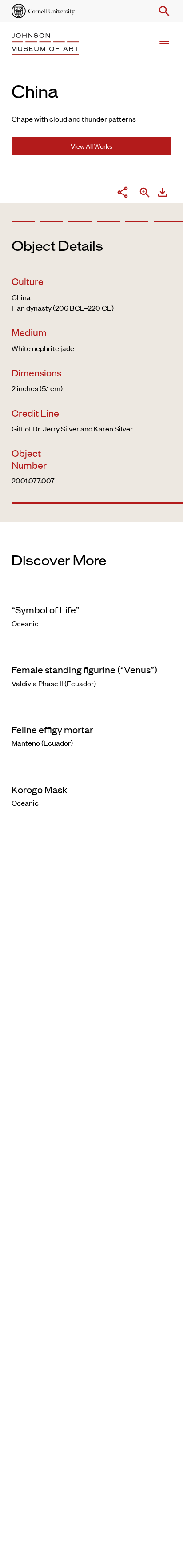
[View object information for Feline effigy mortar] (91, 711)
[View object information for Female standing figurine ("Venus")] (91, 651)
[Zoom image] (144, 193)
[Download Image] (162, 193)
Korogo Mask (40, 789)
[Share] (122, 193)
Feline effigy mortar (52, 729)
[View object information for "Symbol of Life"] (91, 592)
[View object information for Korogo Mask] (91, 771)
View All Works (91, 145)
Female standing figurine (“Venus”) (84, 669)
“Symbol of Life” (46, 609)
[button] (162, 11)
